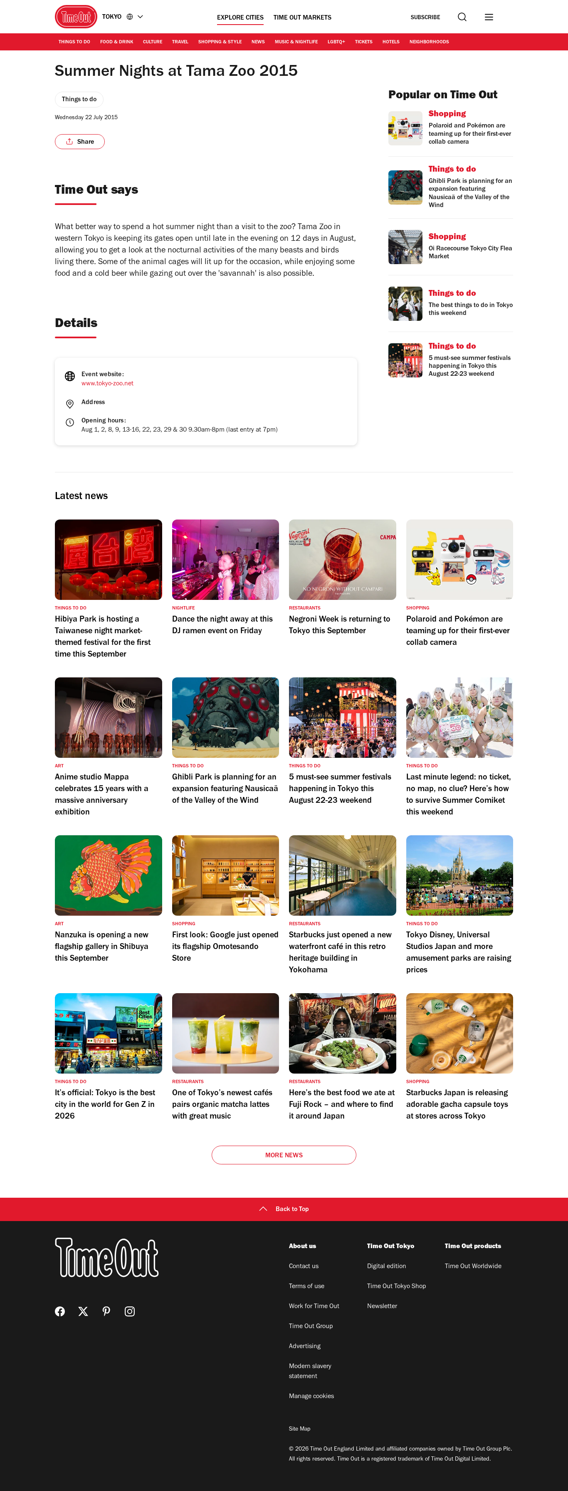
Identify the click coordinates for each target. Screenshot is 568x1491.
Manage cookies (311, 1397)
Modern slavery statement (310, 1372)
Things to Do (74, 42)
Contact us (304, 1267)
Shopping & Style (220, 42)
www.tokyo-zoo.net (107, 384)
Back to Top (292, 1209)
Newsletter (382, 1307)
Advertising (305, 1347)
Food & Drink (116, 42)
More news (284, 1156)
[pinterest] (106, 1311)
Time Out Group (311, 1327)
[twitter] (83, 1311)
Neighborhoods (429, 42)
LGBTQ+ (336, 42)
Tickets (364, 42)
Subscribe (425, 18)
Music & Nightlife (296, 42)
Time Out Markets (302, 18)
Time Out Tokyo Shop (396, 1287)
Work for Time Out (314, 1307)
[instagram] (130, 1311)
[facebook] (60, 1311)
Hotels (391, 42)
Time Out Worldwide (473, 1267)
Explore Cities (240, 18)
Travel (180, 42)
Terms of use (306, 1287)
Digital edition (386, 1267)
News (258, 42)
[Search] (462, 17)
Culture (152, 42)
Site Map (299, 1430)
